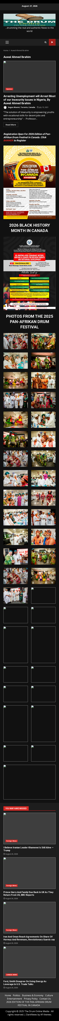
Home (8, 995)
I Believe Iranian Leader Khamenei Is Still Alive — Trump (29, 828)
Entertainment (14, 998)
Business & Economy (32, 995)
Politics (16, 995)
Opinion (9, 89)
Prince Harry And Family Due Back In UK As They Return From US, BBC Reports (29, 873)
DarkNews (31, 1014)
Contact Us (45, 998)
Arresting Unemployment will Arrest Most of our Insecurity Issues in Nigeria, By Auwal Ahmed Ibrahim (29, 76)
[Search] (45, 42)
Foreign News (11, 841)
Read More (11, 124)
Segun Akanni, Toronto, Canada (21, 107)
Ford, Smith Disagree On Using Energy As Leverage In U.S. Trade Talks (29, 962)
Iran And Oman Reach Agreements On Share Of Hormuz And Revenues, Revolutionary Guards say (29, 917)
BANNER (8, 140)
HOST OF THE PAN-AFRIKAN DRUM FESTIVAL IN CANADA (52, 42)
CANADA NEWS (11, 975)
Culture (49, 995)
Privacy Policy (31, 998)
